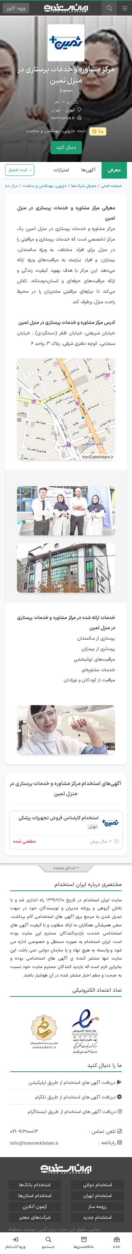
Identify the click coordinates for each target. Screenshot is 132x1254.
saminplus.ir (63, 118)
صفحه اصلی (111, 186)
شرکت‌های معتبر (34, 1217)
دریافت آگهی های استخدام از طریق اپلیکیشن (72, 1082)
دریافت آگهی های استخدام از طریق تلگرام (76, 1097)
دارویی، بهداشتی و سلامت (50, 131)
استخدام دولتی (97, 1185)
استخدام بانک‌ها (34, 1185)
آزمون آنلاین (35, 1206)
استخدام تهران (97, 1195)
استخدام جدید (97, 1217)
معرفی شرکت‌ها (83, 186)
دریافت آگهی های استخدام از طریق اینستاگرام (73, 1111)
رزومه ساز (97, 1206)
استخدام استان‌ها (34, 1195)
